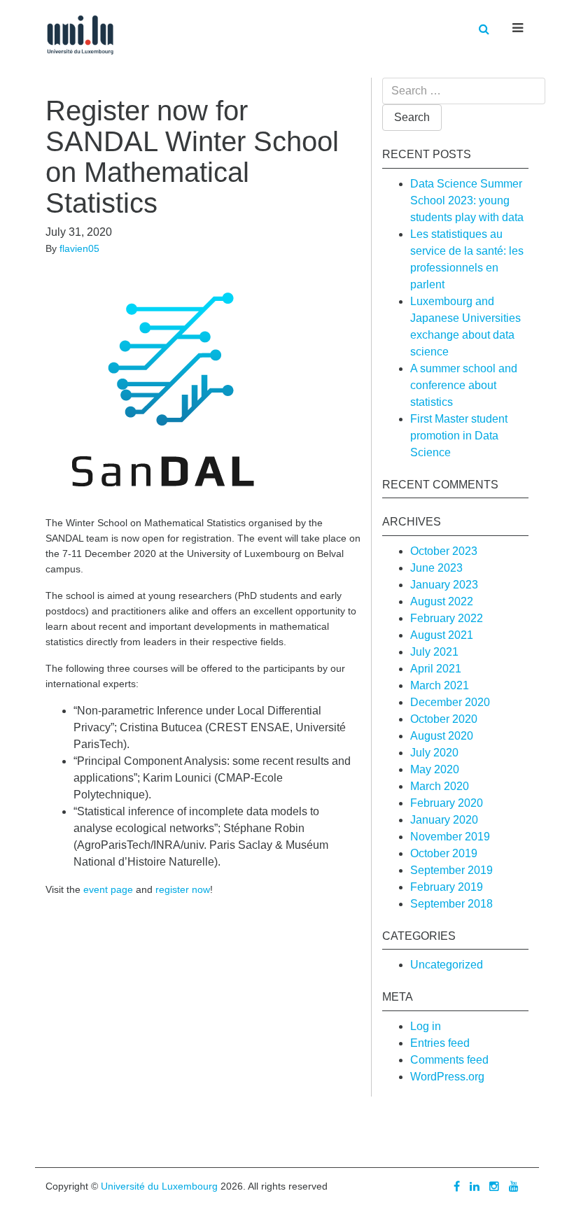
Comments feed (449, 1060)
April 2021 (435, 669)
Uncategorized (446, 965)
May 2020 (434, 769)
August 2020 (441, 736)
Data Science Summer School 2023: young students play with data (467, 200)
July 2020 (434, 753)
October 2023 (443, 551)
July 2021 (434, 652)
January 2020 (444, 820)
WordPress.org (447, 1077)
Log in (425, 1026)
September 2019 (451, 870)
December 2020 (450, 702)
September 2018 (451, 904)
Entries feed (440, 1043)
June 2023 (436, 568)
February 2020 (446, 803)
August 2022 (441, 601)
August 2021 (441, 635)
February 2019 (446, 887)
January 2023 (444, 585)
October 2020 (443, 719)
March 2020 (439, 786)
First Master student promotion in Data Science (458, 435)
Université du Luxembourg (159, 1186)
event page (108, 889)
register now (182, 889)
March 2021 (439, 685)
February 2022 (446, 618)
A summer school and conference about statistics (463, 385)
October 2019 (443, 853)
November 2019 (450, 837)
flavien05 (79, 248)
